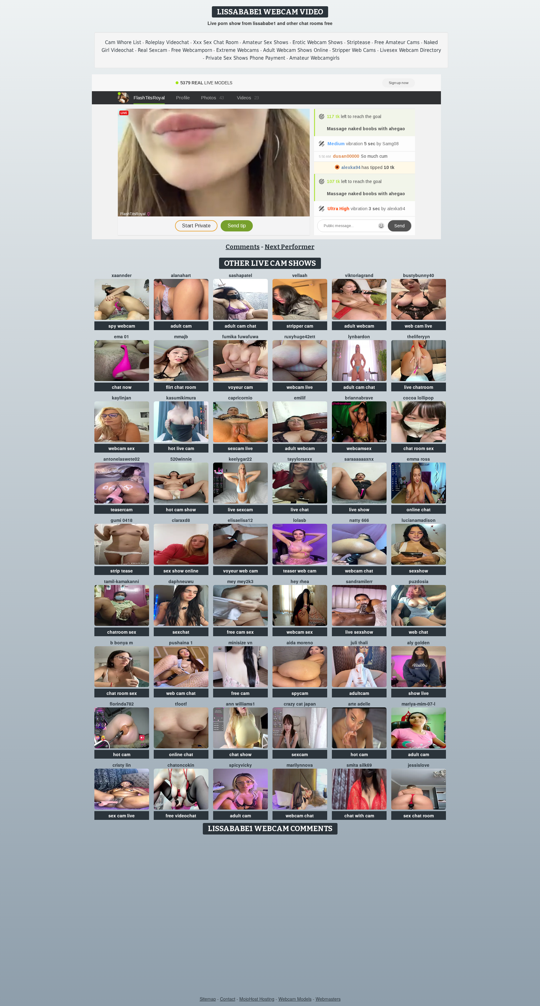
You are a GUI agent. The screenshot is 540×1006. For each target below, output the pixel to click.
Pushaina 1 (181, 642)
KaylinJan (121, 397)
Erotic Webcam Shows (317, 42)
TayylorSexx (300, 459)
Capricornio (240, 397)
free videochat (181, 815)
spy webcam (121, 326)
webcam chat (359, 570)
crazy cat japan (300, 704)
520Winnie (181, 459)
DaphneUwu (181, 581)
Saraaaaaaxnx (359, 459)
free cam (240, 693)
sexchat (180, 632)
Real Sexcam (152, 50)
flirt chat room (181, 387)
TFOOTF (181, 704)
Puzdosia (418, 581)
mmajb (181, 336)
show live (418, 693)
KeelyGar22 (240, 459)
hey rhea (300, 581)
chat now (122, 387)
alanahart (181, 275)
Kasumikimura (181, 397)
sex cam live (121, 815)
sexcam (300, 754)
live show (359, 509)
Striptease (358, 42)
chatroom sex (121, 632)
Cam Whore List (123, 42)
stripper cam (300, 326)
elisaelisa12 (240, 520)
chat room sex (418, 448)
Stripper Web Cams (354, 50)
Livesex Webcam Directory (410, 50)
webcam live (300, 387)
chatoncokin (181, 765)
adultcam (359, 693)
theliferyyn (418, 336)
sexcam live (240, 448)
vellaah (300, 275)
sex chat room (418, 815)
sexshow (418, 570)
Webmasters (328, 999)
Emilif (300, 397)
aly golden (418, 642)
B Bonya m (121, 642)
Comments (243, 246)
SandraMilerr (359, 581)
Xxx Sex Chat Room (215, 42)
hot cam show (181, 509)
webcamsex (359, 448)
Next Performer (289, 246)
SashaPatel (240, 275)
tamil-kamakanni (121, 581)
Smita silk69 (359, 765)
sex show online (180, 570)
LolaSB (299, 520)
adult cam (181, 326)
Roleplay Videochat (167, 42)
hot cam (121, 754)
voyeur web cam (240, 570)
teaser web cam (299, 570)
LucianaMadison (419, 520)
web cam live (418, 326)
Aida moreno (300, 642)
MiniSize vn (240, 642)
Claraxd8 (181, 520)
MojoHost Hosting (256, 999)
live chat (300, 509)
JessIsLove (418, 765)
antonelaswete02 (121, 459)
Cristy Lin (121, 765)
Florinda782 (122, 704)
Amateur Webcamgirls (314, 58)
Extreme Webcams (237, 50)
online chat (419, 509)
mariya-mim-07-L (418, 704)
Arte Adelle (359, 704)
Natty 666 (359, 520)
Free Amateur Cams (397, 42)
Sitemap (208, 999)
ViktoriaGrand (359, 275)
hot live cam (181, 448)
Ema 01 (121, 336)
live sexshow (359, 632)
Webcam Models (295, 999)
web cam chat (181, 693)
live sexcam (240, 509)
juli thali (359, 642)
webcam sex (121, 448)
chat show (240, 754)
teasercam (121, 509)
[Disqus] (270, 916)
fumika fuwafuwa (240, 336)
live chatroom (418, 387)
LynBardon (359, 336)
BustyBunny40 (418, 275)
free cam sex (240, 632)
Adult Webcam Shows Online (295, 50)
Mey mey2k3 (240, 581)
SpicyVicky (240, 765)
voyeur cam (240, 387)
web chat (418, 632)
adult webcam (359, 326)
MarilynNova (300, 765)
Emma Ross (418, 459)
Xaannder (122, 275)
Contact (227, 999)
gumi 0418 (121, 520)
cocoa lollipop (418, 397)
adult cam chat (240, 326)
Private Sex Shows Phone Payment (245, 58)
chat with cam (359, 815)
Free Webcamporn (191, 50)
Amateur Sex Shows (265, 42)
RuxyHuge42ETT (299, 336)
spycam (300, 693)
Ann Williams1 (240, 704)
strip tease (121, 570)
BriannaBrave (359, 397)
